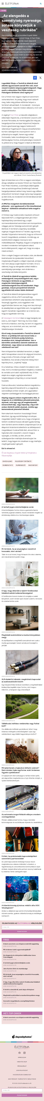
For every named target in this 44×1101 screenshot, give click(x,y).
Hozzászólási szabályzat (22, 1074)
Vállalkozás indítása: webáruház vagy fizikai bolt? (20, 724)
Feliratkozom (22, 931)
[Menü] (3, 3)
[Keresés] (40, 3)
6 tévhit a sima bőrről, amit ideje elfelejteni (18, 989)
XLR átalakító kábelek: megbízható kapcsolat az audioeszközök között (21, 680)
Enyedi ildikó (7, 461)
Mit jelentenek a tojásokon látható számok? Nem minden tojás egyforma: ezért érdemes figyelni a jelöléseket (21, 770)
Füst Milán (14, 115)
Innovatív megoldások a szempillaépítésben (19, 1001)
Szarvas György (10, 70)
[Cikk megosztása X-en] (40, 78)
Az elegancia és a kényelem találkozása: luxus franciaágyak (19, 956)
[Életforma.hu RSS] (24, 1052)
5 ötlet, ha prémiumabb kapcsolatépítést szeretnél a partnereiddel (19, 857)
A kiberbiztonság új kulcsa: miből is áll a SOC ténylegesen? (20, 906)
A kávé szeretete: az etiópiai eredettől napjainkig (21, 944)
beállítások (32, 1079)
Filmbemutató (8, 465)
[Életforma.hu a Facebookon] (20, 1052)
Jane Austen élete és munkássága (15, 969)
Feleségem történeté (12, 318)
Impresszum (22, 1057)
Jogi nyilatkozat (22, 1070)
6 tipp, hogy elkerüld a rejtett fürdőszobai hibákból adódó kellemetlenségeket (20, 592)
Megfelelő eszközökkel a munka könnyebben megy (21, 636)
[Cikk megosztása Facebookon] (35, 78)
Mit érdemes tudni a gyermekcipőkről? (17, 950)
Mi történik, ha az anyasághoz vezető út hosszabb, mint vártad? (19, 550)
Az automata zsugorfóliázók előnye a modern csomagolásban (21, 815)
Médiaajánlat (22, 1066)
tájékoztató (22, 1079)
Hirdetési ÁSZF (22, 1061)
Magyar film (32, 465)
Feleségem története (23, 461)
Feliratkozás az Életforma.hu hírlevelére (22, 1087)
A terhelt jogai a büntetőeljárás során (18, 507)
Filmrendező (20, 465)
